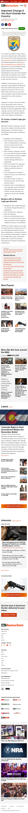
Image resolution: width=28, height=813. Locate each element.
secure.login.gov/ (17, 139)
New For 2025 (10, 20)
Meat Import (19, 251)
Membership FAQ (5, 683)
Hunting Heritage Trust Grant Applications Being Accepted (12, 259)
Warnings (3, 808)
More (10, 407)
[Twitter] (27, 1)
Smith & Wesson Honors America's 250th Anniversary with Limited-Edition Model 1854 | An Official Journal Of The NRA (13, 557)
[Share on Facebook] (2, 24)
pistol (14, 547)
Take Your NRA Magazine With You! (12, 741)
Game (5, 20)
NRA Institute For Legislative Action (9, 671)
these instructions (9, 220)
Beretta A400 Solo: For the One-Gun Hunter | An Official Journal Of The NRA (21, 368)
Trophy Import (7, 252)
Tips (2, 663)
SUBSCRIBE (9, 615)
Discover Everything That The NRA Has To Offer (13, 780)
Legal (9, 251)
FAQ (2, 636)
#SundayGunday (6, 576)
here (5, 196)
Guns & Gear (4, 656)
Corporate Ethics (20, 806)
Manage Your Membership (7, 685)
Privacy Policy (4, 806)
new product (19, 547)
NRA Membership (5, 678)
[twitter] (6, 24)
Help (2, 638)
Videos (3, 665)
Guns (2, 658)
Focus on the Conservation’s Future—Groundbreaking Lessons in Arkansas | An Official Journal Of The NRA (6, 371)
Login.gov (7, 60)
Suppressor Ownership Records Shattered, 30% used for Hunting (13, 272)
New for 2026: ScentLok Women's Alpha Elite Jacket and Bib (9, 486)
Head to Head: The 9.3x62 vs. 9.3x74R (9, 494)
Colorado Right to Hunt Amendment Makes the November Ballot (12, 430)
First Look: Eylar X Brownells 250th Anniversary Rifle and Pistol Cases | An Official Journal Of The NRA (12, 564)
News (2, 20)
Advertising (4, 631)
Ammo (2, 654)
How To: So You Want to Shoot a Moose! (8, 477)
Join (12, 1)
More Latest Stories (17, 506)
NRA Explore (4, 673)
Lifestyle (6, 455)
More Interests (16, 521)
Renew (15, 1)
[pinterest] (9, 24)
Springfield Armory (7, 547)
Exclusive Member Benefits (7, 680)
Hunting (14, 251)
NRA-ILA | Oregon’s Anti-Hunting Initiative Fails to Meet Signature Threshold (7, 395)
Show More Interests (17, 595)
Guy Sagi (13, 252)
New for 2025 (4, 570)
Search (3, 640)
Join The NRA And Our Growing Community (11, 760)
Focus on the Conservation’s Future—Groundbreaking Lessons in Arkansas (9, 470)
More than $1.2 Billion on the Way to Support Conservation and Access (14, 277)
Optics (2, 661)
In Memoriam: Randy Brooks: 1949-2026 (7, 460)
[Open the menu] (25, 5)
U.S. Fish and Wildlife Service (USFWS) (13, 63)
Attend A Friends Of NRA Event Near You (12, 799)
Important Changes (8, 249)
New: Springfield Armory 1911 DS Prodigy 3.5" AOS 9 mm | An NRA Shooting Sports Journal (14, 544)
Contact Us (3, 633)
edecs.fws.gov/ (14, 158)
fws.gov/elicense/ (15, 160)
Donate (20, 1)
